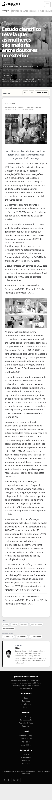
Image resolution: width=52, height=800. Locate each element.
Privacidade (26, 742)
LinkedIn (23, 637)
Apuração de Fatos (26, 723)
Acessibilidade (26, 745)
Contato (26, 707)
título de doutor (8, 628)
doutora (14, 624)
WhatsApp (37, 637)
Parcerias (26, 754)
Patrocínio (26, 761)
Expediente (26, 701)
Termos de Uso (26, 739)
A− (25, 92)
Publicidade (26, 764)
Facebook (9, 637)
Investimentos (26, 758)
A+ (32, 92)
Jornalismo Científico (27, 81)
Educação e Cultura (10, 81)
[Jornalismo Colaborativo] (11, 4)
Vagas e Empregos (26, 717)
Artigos (5, 79)
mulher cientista (36, 624)
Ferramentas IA (26, 720)
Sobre (26, 698)
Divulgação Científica (34, 79)
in (14, 779)
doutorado (23, 624)
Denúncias (26, 726)
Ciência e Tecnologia (17, 79)
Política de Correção (26, 736)
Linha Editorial (26, 704)
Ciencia (5, 624)
